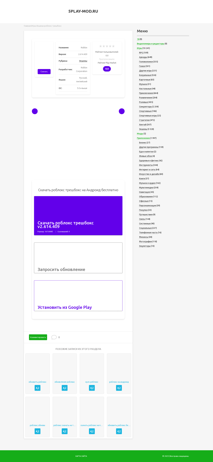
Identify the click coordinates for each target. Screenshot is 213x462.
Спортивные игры (148, 115)
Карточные (144, 79)
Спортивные (145, 111)
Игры (139, 48)
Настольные (145, 88)
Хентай (142, 124)
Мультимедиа (146, 187)
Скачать (44, 71)
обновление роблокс (65, 382)
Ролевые (143, 102)
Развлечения (145, 97)
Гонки (142, 66)
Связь (142, 219)
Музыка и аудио (147, 183)
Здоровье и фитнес (149, 160)
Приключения (146, 93)
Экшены (83, 61)
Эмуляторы (145, 246)
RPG (141, 52)
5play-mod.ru (82, 11)
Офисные (144, 201)
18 (138, 39)
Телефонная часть (148, 232)
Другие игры (145, 70)
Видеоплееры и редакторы (150, 44)
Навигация (144, 192)
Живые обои (145, 156)
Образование (146, 196)
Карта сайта (81, 456)
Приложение (143, 138)
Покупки (143, 210)
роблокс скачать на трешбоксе (64, 425)
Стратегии (144, 120)
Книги (142, 178)
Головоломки (146, 61)
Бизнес (142, 142)
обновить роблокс (37, 382)
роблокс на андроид (119, 382)
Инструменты (146, 165)
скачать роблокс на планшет (92, 425)
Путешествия (146, 214)
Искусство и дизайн (149, 174)
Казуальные (145, 75)
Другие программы (148, 147)
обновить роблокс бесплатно (119, 425)
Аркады (143, 57)
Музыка (143, 84)
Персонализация (147, 205)
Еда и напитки (146, 151)
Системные (145, 223)
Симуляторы (145, 106)
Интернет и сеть (147, 169)
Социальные (145, 228)
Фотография (145, 241)
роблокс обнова (37, 425)
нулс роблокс (91, 382)
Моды (140, 133)
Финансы (143, 237)
